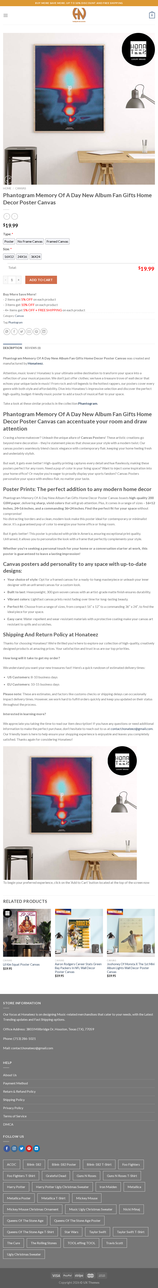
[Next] (155, 946)
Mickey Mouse (87, 1198)
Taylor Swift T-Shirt (130, 1232)
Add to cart (41, 280)
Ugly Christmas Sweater (24, 1254)
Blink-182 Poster (64, 1164)
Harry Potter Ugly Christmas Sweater (62, 1187)
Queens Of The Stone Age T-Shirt (30, 1232)
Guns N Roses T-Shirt (122, 1176)
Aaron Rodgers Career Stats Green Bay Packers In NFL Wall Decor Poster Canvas (78, 967)
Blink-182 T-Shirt (99, 1164)
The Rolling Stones (44, 1243)
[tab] (12, 348)
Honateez (35, 363)
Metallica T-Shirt (53, 1198)
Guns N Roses (86, 1176)
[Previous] (3, 946)
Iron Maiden (108, 1187)
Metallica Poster (19, 1198)
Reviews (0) (33, 348)
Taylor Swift (97, 1232)
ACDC (11, 1164)
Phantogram (15, 322)
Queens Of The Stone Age (25, 1220)
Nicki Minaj (131, 1209)
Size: (7, 249)
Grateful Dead (56, 1176)
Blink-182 (34, 1164)
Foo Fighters (131, 1164)
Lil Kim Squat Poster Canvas (21, 964)
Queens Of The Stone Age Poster (77, 1220)
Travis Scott (114, 1243)
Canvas (20, 188)
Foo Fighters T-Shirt (21, 1176)
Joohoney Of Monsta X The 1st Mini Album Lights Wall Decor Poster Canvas (131, 967)
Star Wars (71, 1232)
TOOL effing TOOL (81, 1243)
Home (7, 188)
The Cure (13, 1243)
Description (12, 348)
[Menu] (5, 15)
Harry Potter (16, 1187)
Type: (8, 234)
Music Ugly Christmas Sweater (91, 1209)
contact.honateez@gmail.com (132, 729)
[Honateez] (79, 15)
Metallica (134, 1187)
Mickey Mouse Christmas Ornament (32, 1209)
